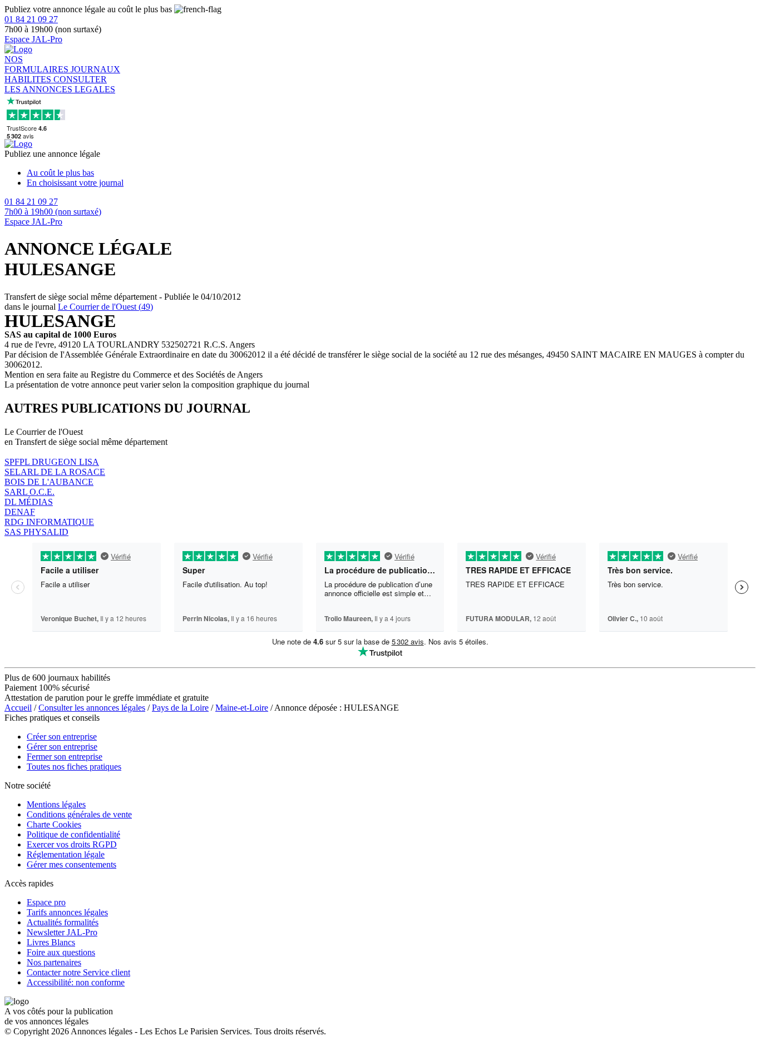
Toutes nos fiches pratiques (74, 766)
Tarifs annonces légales (67, 912)
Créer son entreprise (62, 736)
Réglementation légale (66, 854)
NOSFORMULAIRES (37, 64)
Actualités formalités (62, 922)
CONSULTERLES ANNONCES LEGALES (59, 84)
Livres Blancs (51, 942)
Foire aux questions (61, 952)
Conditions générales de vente (79, 814)
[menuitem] (391, 173)
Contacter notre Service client (78, 972)
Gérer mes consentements (71, 864)
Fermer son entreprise (64, 756)
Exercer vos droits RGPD (72, 844)
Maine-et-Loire (241, 707)
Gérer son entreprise (62, 746)
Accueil (18, 707)
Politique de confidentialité (73, 834)
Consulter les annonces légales (91, 707)
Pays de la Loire (180, 707)
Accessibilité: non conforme (76, 982)
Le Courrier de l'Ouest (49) (105, 306)
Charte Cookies (54, 824)
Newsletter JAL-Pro (62, 932)
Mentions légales (56, 804)
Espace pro (46, 902)
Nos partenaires (54, 962)
